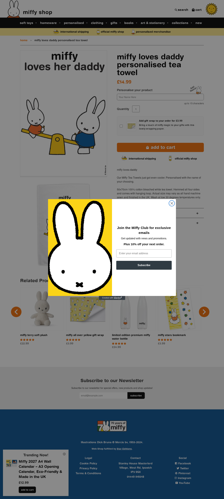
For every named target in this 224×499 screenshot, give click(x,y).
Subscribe (144, 265)
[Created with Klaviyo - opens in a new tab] (112, 298)
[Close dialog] (172, 203)
